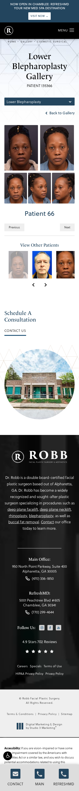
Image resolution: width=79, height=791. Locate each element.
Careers (22, 666)
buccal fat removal (23, 522)
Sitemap (66, 714)
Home (12, 41)
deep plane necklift (55, 509)
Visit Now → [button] (39, 16)
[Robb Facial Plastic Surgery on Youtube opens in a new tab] (58, 627)
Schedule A (20, 316)
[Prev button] (33, 285)
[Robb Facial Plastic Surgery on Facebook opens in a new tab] (50, 627)
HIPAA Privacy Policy (29, 673)
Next (67, 227)
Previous (14, 227)
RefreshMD (63, 783)
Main (39, 783)
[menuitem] (42, 628)
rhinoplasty (18, 515)
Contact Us (15, 330)
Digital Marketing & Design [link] (44, 726)
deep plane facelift (22, 509)
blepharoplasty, (41, 515)
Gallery (27, 41)
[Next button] (45, 285)
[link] (39, 570)
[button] (7, 755)
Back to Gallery (61, 113)
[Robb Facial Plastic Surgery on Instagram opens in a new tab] (42, 627)
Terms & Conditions (20, 714)
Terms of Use (53, 666)
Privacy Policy (54, 673)
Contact (15, 783)
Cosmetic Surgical (52, 41)
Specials (35, 666)
